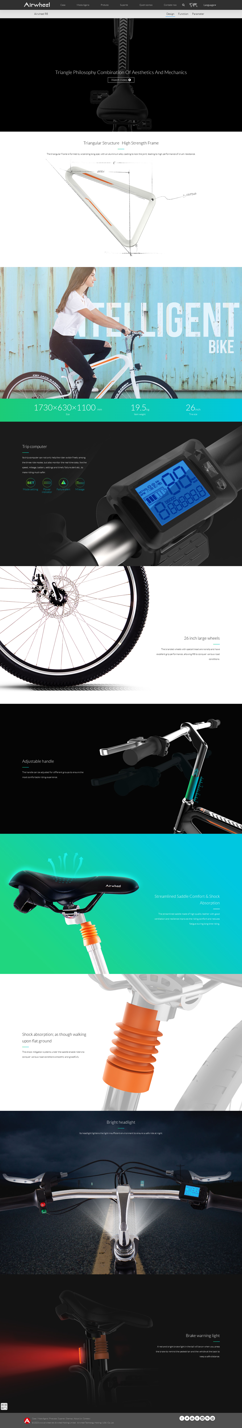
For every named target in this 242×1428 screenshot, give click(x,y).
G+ (197, 1418)
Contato (86, 1418)
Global (212, 1418)
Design (170, 14)
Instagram (202, 1418)
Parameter (198, 14)
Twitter (187, 1418)
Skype (207, 1418)
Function (183, 14)
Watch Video (119, 80)
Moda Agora (43, 1418)
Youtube (192, 1418)
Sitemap (69, 1418)
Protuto (105, 5)
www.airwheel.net (46, 1423)
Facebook (181, 1418)
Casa (62, 5)
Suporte (124, 5)
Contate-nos (170, 5)
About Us (78, 1418)
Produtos (53, 1418)
